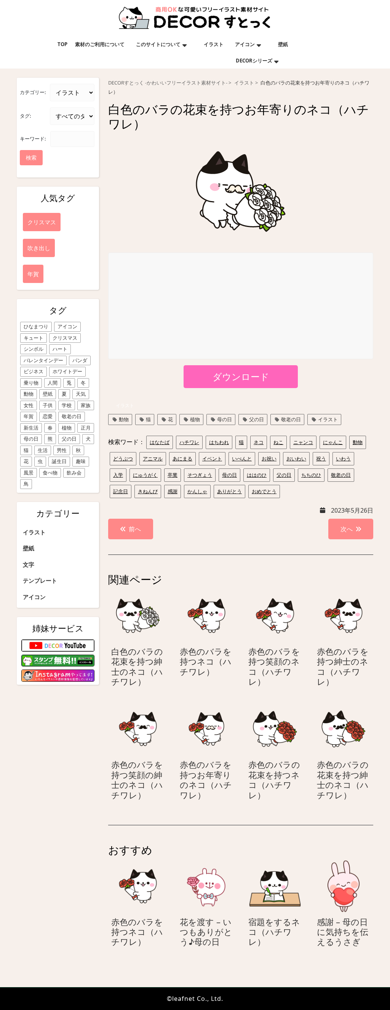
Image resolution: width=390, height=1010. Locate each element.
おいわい (296, 458)
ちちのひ (311, 474)
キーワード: (33, 138)
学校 (67, 405)
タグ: (25, 115)
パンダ (79, 360)
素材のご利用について (100, 44)
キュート (33, 337)
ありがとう (229, 491)
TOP (62, 44)
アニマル (153, 458)
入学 (118, 474)
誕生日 (59, 461)
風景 (29, 472)
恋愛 (48, 416)
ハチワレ (189, 442)
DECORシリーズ (254, 60)
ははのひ (257, 474)
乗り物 (31, 382)
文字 (28, 564)
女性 (29, 405)
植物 (67, 427)
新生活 (31, 427)
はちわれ (219, 442)
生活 (43, 450)
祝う (321, 458)
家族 (86, 405)
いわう (343, 458)
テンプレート (40, 580)
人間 (53, 382)
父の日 (69, 438)
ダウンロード (241, 376)
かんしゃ (197, 491)
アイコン (245, 44)
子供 (48, 405)
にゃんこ (333, 442)
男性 (62, 450)
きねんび (148, 491)
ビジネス (33, 371)
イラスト (214, 44)
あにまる (182, 458)
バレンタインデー (43, 360)
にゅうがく (145, 474)
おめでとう (264, 491)
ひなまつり (36, 326)
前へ (135, 529)
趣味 (81, 461)
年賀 (29, 416)
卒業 (172, 474)
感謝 (172, 491)
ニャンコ (303, 442)
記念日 (120, 491)
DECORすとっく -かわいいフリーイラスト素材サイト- (167, 83)
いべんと (242, 458)
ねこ (278, 442)
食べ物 (50, 472)
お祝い (269, 458)
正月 (86, 427)
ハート (60, 348)
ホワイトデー (67, 371)
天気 (81, 393)
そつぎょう (199, 474)
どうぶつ (123, 458)
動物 (29, 393)
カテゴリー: (33, 92)
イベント (212, 458)
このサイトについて (158, 44)
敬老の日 (72, 416)
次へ (346, 529)
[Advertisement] (241, 306)
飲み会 (74, 472)
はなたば (159, 442)
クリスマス (65, 337)
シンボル (33, 348)
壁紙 (283, 44)
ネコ (259, 442)
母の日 (31, 438)
